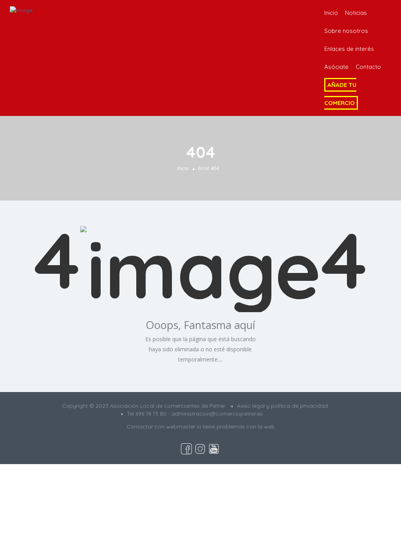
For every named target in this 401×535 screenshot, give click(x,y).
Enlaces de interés (349, 48)
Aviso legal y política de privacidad (282, 405)
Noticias (356, 12)
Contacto (368, 66)
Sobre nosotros (346, 30)
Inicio (331, 12)
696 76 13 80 (150, 413)
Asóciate (336, 66)
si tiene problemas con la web (236, 426)
